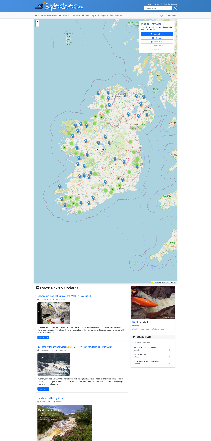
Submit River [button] (157, 42)
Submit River (117, 15)
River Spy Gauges (170, 4)
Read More (42, 337)
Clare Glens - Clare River (153, 348)
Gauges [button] (103, 15)
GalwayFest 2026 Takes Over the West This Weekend (64, 295)
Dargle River (153, 355)
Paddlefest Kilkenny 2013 (50, 398)
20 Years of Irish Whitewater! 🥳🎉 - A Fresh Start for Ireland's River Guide (74, 346)
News (77, 15)
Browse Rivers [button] (157, 34)
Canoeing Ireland (152, 4)
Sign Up (162, 15)
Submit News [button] (157, 46)
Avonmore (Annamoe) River (153, 362)
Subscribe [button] (157, 49)
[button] (136, 96)
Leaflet (155, 282)
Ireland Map (66, 15)
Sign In (173, 15)
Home (40, 15)
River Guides (51, 15)
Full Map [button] (157, 38)
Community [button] (89, 15)
